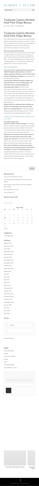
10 (5, 218)
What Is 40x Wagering (10, 67)
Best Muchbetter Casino (11, 189)
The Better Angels (9, 365)
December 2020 (8, 294)
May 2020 (7, 313)
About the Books (9, 351)
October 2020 (8, 299)
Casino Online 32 (9, 192)
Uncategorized (8, 236)
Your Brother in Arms (10, 367)
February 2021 (8, 288)
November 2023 (9, 246)
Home (5, 362)
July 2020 (6, 308)
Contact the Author (9, 356)
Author (6, 353)
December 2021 (8, 260)
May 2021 (7, 280)
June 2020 (7, 310)
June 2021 (7, 277)
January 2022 (8, 257)
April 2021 (7, 282)
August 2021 (7, 271)
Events (6, 359)
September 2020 (9, 302)
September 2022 (9, 251)
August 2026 (7, 243)
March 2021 (7, 285)
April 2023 (7, 249)
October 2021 (8, 265)
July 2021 (6, 274)
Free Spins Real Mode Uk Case (13, 177)
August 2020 (7, 305)
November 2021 (9, 263)
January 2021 (8, 291)
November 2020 (9, 296)
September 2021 (9, 268)
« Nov (5, 228)
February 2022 (8, 254)
